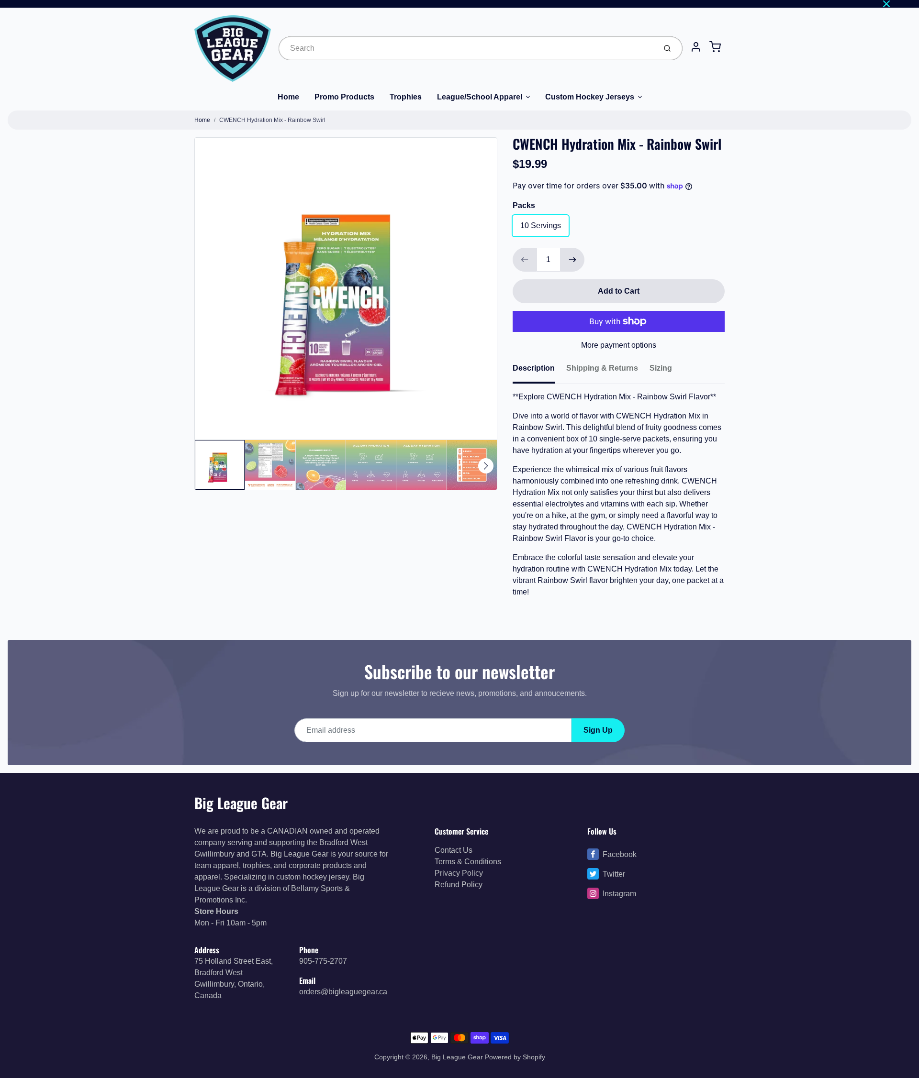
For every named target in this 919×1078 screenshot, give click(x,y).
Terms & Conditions (468, 862)
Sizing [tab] (661, 368)
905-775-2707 (323, 961)
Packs (524, 205)
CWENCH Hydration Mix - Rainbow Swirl (272, 120)
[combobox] (466, 48)
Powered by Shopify (515, 1057)
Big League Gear (241, 803)
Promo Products (344, 97)
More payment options (618, 345)
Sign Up (598, 730)
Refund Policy (458, 884)
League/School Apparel (479, 97)
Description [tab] (534, 368)
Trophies (406, 97)
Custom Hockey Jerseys (589, 97)
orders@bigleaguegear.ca (343, 992)
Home (288, 97)
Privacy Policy (459, 873)
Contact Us (453, 850)
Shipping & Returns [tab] (602, 368)
